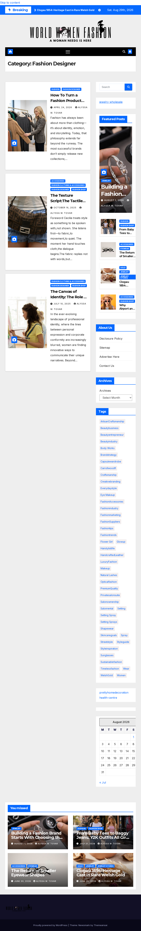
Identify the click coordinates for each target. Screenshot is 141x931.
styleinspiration (109, 648)
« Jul (102, 782)
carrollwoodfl (108, 468)
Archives (105, 390)
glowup (121, 541)
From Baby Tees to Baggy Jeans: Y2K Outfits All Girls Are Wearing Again (103, 837)
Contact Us (106, 366)
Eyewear (124, 249)
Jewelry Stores (124, 277)
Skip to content (10, 2)
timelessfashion (110, 668)
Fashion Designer (71, 89)
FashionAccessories (112, 501)
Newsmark (84, 925)
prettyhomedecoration (113, 692)
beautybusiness (109, 428)
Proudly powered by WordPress (50, 925)
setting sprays (109, 621)
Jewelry (106, 181)
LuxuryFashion (109, 561)
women (121, 675)
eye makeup (108, 494)
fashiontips (107, 528)
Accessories (57, 181)
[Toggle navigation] (68, 51)
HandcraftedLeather (112, 555)
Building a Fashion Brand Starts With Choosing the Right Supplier (36, 837)
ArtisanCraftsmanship (112, 421)
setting (121, 608)
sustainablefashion (111, 661)
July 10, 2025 (62, 303)
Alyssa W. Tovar (48, 843)
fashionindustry (109, 508)
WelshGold (107, 675)
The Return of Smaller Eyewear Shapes (127, 258)
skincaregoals (109, 635)
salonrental (107, 608)
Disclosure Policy (110, 338)
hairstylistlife (108, 548)
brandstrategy (109, 454)
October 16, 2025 (65, 207)
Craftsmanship (109, 474)
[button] (124, 51)
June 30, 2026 (23, 881)
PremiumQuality (109, 588)
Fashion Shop (79, 189)
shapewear (107, 628)
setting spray (108, 615)
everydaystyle (109, 488)
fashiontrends (109, 535)
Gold (123, 268)
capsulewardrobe (111, 461)
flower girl (107, 541)
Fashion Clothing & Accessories (68, 185)
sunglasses (107, 655)
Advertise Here (109, 356)
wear (126, 668)
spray (124, 635)
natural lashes (109, 575)
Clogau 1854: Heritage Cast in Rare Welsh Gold (101, 872)
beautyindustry (109, 441)
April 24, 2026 (63, 107)
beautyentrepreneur (112, 434)
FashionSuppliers (110, 521)
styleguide (123, 641)
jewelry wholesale (111, 102)
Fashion (55, 89)
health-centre (108, 697)
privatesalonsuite (110, 595)
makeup (105, 568)
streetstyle (107, 641)
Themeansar (100, 925)
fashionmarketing (111, 514)
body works (108, 448)
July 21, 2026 (88, 843)
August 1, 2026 (114, 200)
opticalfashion (109, 581)
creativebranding (110, 481)
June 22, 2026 (88, 881)
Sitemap (104, 347)
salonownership (110, 601)
